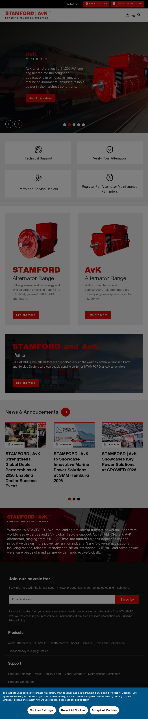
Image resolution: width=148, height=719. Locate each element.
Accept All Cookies (104, 710)
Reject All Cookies (73, 710)
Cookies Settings (41, 710)
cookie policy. (82, 699)
